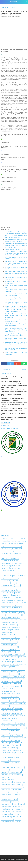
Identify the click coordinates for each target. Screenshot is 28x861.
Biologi (16, 573)
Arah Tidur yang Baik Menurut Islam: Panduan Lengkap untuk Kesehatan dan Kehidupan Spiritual (14, 404)
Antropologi (5, 548)
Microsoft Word (6, 696)
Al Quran (19, 543)
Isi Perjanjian (5, 646)
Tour (14, 804)
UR (2, 809)
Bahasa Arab (13, 560)
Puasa (3, 730)
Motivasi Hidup (5, 698)
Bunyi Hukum (5, 580)
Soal (3, 757)
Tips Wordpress (5, 799)
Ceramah (13, 583)
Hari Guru (4, 619)
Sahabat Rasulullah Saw (16, 737)
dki (18, 590)
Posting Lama (23, 369)
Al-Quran (4, 546)
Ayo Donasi (4, 560)
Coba (17, 585)
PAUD (10, 710)
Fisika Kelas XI (5, 612)
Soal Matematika (6, 765)
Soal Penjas (17, 765)
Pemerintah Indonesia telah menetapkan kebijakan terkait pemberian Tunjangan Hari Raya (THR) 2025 (16, 245)
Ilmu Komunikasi (5, 632)
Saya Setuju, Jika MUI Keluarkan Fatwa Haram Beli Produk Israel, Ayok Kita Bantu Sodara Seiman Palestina (16, 263)
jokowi (3, 651)
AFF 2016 (21, 538)
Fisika (12, 610)
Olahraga (4, 703)
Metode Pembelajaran (7, 691)
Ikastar (4, 624)
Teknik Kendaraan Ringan (8, 779)
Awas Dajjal (5, 556)
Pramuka (4, 728)
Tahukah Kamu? (16, 770)
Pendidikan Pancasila (7, 715)
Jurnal (11, 651)
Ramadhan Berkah (12, 730)
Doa (11, 592)
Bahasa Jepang (15, 565)
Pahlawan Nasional (6, 708)
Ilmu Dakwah (12, 624)
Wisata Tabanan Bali (7, 819)
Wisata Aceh (5, 811)
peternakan (14, 725)
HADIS (18, 615)
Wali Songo (17, 809)
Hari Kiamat (13, 619)
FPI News (14, 612)
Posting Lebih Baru (6, 369)
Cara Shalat (5, 583)
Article (11, 551)
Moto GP (15, 698)
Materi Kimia (16, 683)
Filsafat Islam (5, 607)
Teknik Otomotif (16, 784)
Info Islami (14, 639)
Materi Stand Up (15, 686)
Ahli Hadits (11, 541)
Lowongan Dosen (6, 676)
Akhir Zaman (21, 541)
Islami (20, 646)
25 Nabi (3, 538)
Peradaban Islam (6, 720)
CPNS (12, 590)
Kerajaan (4, 656)
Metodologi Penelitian (7, 693)
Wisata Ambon (15, 811)
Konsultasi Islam (6, 669)
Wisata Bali (4, 814)
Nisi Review (20, 701)
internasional (5, 644)
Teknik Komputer (6, 782)
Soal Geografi (5, 762)
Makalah (4, 678)
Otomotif (4, 705)
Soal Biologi (5, 760)
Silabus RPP (18, 752)
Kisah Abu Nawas (6, 661)
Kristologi (16, 669)
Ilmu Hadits (4, 629)
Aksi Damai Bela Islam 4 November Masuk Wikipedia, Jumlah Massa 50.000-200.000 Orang (16, 315)
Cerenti (21, 583)
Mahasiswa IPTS (18, 676)
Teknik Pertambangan (7, 787)
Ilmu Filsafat (5, 627)
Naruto (12, 701)
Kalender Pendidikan (7, 654)
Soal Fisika (13, 760)
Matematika (5, 681)
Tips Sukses (14, 797)
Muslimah (4, 701)
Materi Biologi (5, 683)
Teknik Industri (5, 777)
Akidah (3, 543)
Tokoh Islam (14, 801)
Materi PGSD (5, 686)
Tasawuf (4, 772)
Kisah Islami (16, 661)
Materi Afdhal (15, 681)
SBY (9, 740)
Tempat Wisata (15, 789)
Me (10, 688)
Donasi (17, 592)
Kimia (13, 659)
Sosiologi (4, 767)
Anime (19, 546)
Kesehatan (13, 656)
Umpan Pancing (5, 806)
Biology (15, 575)
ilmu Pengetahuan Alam (7, 634)
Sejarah (4, 742)
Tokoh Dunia (5, 801)
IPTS (13, 644)
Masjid (21, 678)
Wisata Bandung (15, 814)
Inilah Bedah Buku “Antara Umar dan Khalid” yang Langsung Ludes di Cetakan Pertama (16, 273)
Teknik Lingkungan (17, 782)
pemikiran (17, 710)
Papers (3, 710)
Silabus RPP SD (5, 755)
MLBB (14, 696)
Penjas (13, 718)
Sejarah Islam (5, 745)
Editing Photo (5, 597)
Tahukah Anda (5, 770)
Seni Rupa (13, 747)
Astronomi (15, 553)
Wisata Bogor (16, 816)
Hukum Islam (5, 622)
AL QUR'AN (11, 543)
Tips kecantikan (6, 794)
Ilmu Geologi (15, 627)
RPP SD (18, 735)
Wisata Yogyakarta (6, 821)
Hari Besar (15, 617)
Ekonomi (19, 600)
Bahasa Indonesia (6, 563)
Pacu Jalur (13, 705)
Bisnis (21, 575)
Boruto (15, 578)
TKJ (14, 799)
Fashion (11, 602)
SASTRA (3, 740)
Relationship (5, 733)
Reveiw (11, 735)
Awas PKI (13, 556)
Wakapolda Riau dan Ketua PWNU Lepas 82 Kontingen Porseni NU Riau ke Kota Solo (16, 344)
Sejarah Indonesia (14, 742)
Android (12, 546)
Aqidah (3, 551)
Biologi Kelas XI (5, 575)
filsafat (19, 605)
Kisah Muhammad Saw (18, 664)
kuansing (4, 671)
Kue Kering (12, 671)
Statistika (19, 767)
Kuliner (20, 671)
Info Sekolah (5, 642)
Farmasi (3, 602)
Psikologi (21, 728)
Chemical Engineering (7, 585)
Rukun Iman (4, 737)
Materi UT (4, 688)
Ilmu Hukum (14, 629)
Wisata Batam (5, 816)
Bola (8, 578)
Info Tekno (14, 642)
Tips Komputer (16, 794)
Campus (13, 580)
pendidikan (4, 713)
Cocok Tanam (5, 587)
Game (20, 612)
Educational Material (7, 600)
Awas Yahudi (14, 558)
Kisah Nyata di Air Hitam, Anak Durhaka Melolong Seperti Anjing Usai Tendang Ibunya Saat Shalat (16, 329)
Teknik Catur (5, 774)
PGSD (21, 725)
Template (4, 792)
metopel (19, 693)
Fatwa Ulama (20, 602)
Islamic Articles (13, 649)
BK (2, 578)
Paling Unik (17, 708)
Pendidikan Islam (15, 713)
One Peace (12, 703)
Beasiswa (4, 568)
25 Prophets (12, 538)
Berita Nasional (6, 573)
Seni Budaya (4, 747)
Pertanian (4, 725)
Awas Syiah (4, 558)
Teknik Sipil (18, 787)
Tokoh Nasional (6, 804)
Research (4, 735)
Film (3, 605)
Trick (20, 804)
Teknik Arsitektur (14, 772)
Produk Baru (12, 728)
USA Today (8, 809)
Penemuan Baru (19, 715)
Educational (15, 597)
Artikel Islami (5, 553)
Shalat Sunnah (5, 750)
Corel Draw (5, 590)
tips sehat (4, 797)
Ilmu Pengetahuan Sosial (8, 637)
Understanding (16, 806)
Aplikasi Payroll (16, 548)
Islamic (3, 649)
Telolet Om (4, 789)
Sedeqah (16, 740)
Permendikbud (19, 723)
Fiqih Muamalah (16, 607)
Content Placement (17, 587)
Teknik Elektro (16, 774)
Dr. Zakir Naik (5, 595)
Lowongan (14, 674)
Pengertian (4, 718)
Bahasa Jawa (5, 565)
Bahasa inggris (18, 563)
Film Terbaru (10, 605)
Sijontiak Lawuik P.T (7, 752)
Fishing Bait (4, 610)
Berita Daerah (13, 568)
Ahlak (3, 541)
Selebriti (15, 745)
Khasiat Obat (5, 659)
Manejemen (13, 678)
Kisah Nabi (4, 666)
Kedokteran (18, 654)
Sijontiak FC (16, 750)
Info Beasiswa (20, 637)
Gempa (3, 615)
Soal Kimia (14, 762)
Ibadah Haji (14, 622)
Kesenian (21, 656)
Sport (11, 767)
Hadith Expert (5, 617)
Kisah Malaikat (5, 664)
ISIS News (14, 646)
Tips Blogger (13, 792)
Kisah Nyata (13, 666)
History (21, 619)
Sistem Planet (15, 755)
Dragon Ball (15, 595)
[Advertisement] (14, 33)
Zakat (16, 821)
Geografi (10, 615)
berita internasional (7, 570)
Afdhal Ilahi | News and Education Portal (18, 859)
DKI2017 (3, 592)
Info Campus (5, 639)
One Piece (21, 703)
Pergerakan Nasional (7, 723)
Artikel (18, 551)
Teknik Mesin (5, 784)
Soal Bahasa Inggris (13, 757)
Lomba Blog (4, 674)
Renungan (13, 733)
